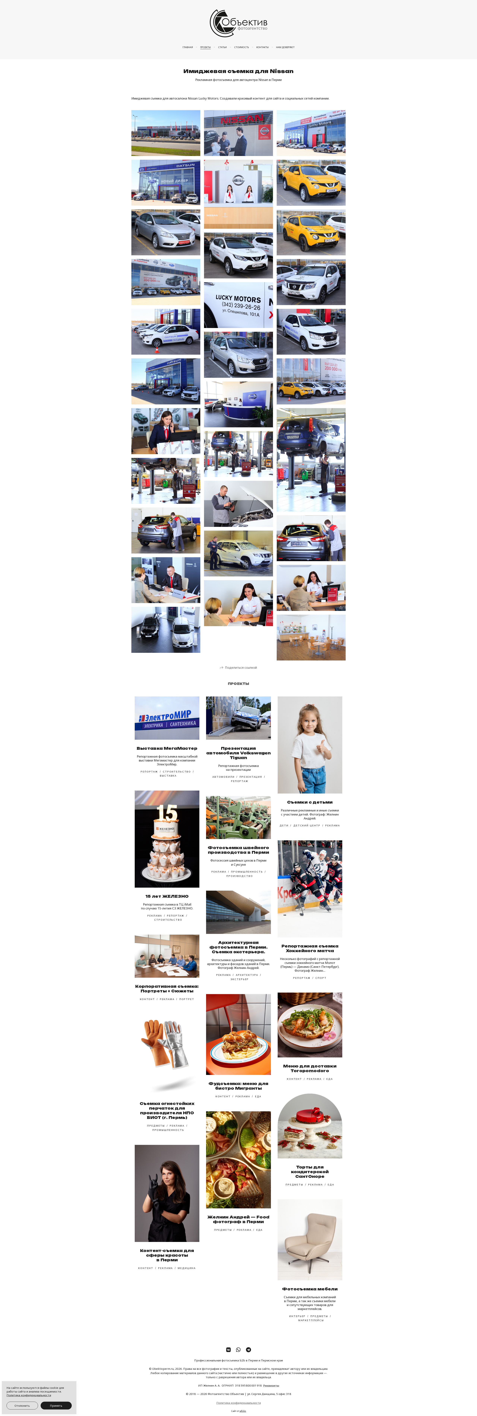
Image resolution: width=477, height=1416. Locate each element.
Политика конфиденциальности (238, 1403)
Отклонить (22, 1405)
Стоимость (241, 47)
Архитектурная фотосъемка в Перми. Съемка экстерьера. (238, 947)
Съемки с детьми (310, 802)
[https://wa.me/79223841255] (238, 1349)
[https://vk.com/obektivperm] (228, 1349)
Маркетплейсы (311, 1320)
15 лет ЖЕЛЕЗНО (167, 896)
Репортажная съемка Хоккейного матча (310, 948)
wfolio (243, 1411)
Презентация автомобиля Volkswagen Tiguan (238, 753)
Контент (147, 999)
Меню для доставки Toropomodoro (310, 1068)
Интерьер (297, 1316)
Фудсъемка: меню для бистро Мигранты (238, 1086)
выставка (168, 775)
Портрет (186, 999)
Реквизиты (271, 1385)
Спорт (320, 978)
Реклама (332, 825)
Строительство (177, 771)
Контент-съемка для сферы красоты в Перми (167, 1255)
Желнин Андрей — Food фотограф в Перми (238, 1219)
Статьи (222, 47)
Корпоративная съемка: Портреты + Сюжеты (167, 988)
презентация (251, 776)
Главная (188, 47)
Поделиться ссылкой (241, 667)
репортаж (149, 771)
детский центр (306, 825)
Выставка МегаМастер (167, 748)
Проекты (205, 47)
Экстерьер (240, 979)
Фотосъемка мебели (310, 1289)
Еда (329, 1079)
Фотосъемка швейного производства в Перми (238, 850)
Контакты (262, 47)
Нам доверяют (285, 47)
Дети (284, 825)
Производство (239, 876)
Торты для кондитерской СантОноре (310, 1172)
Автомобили (223, 776)
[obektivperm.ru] (238, 23)
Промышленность (247, 871)
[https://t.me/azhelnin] (248, 1349)
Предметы (156, 1125)
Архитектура (247, 975)
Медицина (187, 1268)
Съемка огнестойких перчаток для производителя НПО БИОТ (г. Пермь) (167, 1110)
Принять (56, 1405)
